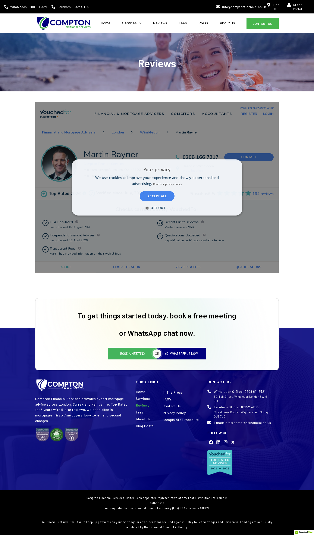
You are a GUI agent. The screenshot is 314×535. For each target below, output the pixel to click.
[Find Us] (269, 5)
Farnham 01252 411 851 (74, 7)
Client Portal (297, 7)
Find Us (276, 7)
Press (203, 23)
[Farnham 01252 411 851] (53, 7)
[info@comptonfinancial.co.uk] (218, 7)
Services (129, 23)
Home (105, 23)
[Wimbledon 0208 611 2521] (6, 7)
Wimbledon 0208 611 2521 (28, 7)
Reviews (160, 23)
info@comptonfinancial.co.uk (244, 7)
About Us (227, 23)
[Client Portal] (289, 5)
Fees (183, 23)
